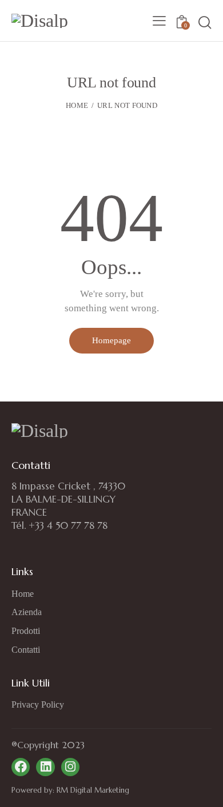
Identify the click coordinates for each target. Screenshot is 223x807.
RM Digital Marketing (91, 790)
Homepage (111, 340)
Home (77, 105)
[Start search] (204, 22)
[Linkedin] (45, 767)
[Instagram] (70, 767)
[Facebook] (20, 767)
